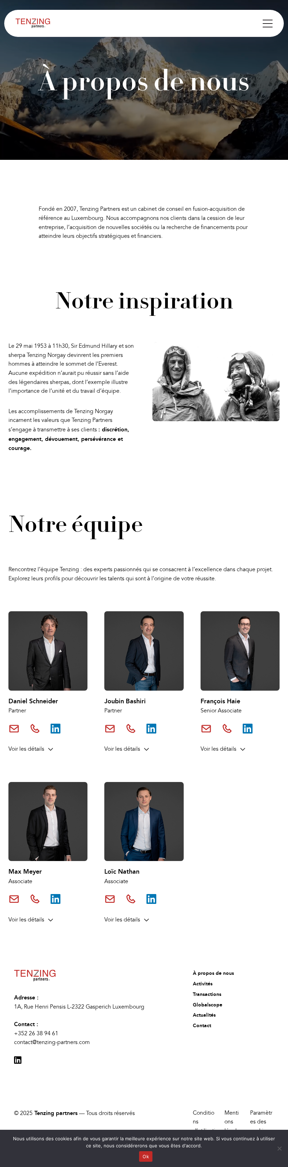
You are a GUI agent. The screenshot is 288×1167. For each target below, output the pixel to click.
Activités (202, 984)
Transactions (207, 994)
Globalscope (207, 1005)
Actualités (204, 1015)
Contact (202, 1026)
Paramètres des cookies (261, 1121)
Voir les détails (26, 748)
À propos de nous (213, 973)
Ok (146, 1156)
